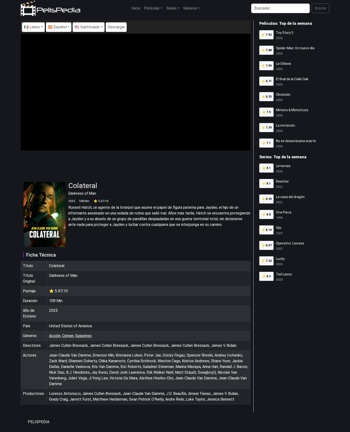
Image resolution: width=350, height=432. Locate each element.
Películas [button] (152, 8)
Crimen (68, 335)
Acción (54, 335)
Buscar (320, 8)
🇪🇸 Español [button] (57, 27)
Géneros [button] (190, 8)
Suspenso (83, 335)
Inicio (135, 8)
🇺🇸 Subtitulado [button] (87, 27)
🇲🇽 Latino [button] (32, 27)
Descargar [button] (116, 27)
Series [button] (171, 8)
